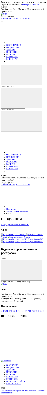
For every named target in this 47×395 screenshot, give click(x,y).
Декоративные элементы (17, 211)
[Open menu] (2, 21)
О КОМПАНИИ (13, 45)
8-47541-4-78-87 (23, 18)
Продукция (11, 209)
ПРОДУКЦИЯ (12, 47)
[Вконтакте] (20, 338)
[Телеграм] (20, 358)
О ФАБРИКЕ (12, 365)
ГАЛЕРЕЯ (10, 54)
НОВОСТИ (11, 52)
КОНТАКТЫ (12, 57)
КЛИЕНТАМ (12, 59)
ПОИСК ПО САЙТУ (15, 381)
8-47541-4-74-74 (23, 311)
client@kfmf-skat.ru (30, 4)
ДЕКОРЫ (10, 50)
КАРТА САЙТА (13, 384)
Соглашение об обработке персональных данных (23, 390)
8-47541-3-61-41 (8, 18)
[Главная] (25, 43)
